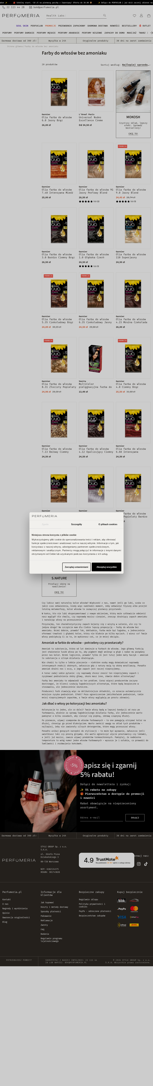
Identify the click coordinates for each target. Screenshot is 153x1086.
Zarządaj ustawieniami (76, 567)
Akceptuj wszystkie (107, 567)
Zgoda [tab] (45, 524)
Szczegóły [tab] (76, 524)
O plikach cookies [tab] (107, 524)
